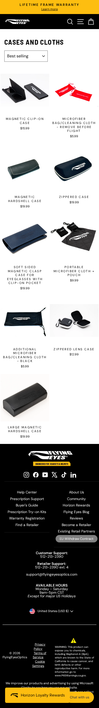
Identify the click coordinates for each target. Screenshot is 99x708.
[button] (79, 697)
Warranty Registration (27, 518)
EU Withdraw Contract (76, 539)
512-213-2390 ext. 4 (52, 567)
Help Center (27, 492)
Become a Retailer (76, 525)
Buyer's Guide (27, 505)
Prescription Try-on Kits (27, 512)
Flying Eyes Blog (76, 512)
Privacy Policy (39, 646)
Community (76, 498)
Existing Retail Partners (76, 531)
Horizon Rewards (76, 505)
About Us (76, 492)
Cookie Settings (38, 664)
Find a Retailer (27, 525)
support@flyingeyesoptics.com (51, 574)
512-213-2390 (51, 556)
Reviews (76, 518)
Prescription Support (27, 498)
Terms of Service (39, 655)
